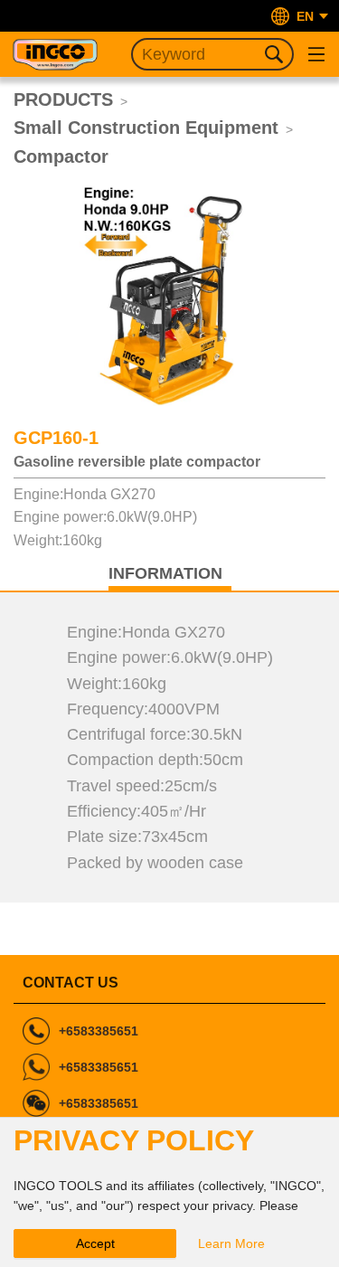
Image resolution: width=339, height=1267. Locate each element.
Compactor (61, 156)
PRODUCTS (63, 99)
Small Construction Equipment (146, 127)
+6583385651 (98, 1031)
